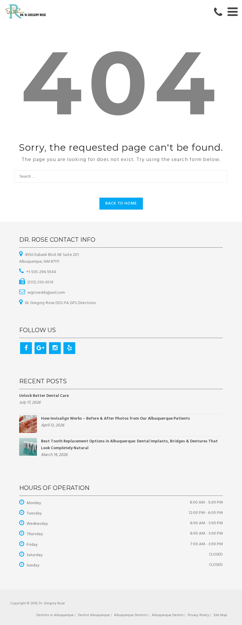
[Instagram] (55, 348)
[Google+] (40, 348)
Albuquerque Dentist (168, 615)
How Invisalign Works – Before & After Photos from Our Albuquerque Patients (115, 418)
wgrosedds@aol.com (46, 292)
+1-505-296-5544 (41, 272)
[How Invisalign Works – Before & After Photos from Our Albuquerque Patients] (28, 424)
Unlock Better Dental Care (44, 395)
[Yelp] (69, 348)
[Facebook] (26, 348)
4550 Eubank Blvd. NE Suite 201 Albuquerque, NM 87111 (49, 258)
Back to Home (121, 203)
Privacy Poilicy (198, 615)
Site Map (220, 615)
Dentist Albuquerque (94, 615)
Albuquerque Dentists (131, 615)
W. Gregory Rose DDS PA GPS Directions (60, 303)
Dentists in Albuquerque (55, 615)
